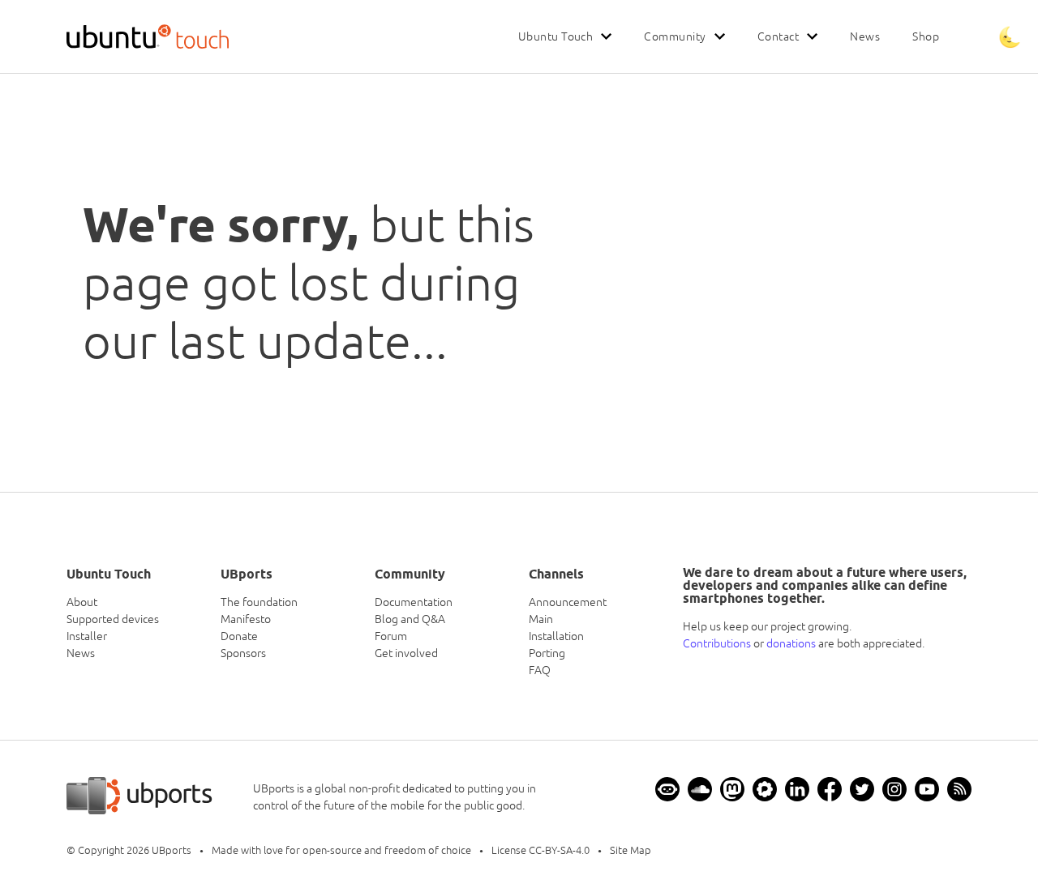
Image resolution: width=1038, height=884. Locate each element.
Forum (391, 636)
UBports (171, 850)
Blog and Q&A (410, 619)
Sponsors (243, 653)
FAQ (540, 670)
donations (791, 643)
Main (541, 619)
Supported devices (112, 619)
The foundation (259, 602)
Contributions (717, 643)
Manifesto (246, 619)
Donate (239, 636)
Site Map (630, 850)
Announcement (568, 602)
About (81, 602)
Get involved (406, 653)
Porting (547, 653)
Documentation (414, 602)
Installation (556, 636)
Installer (86, 636)
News (865, 36)
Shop (925, 36)
